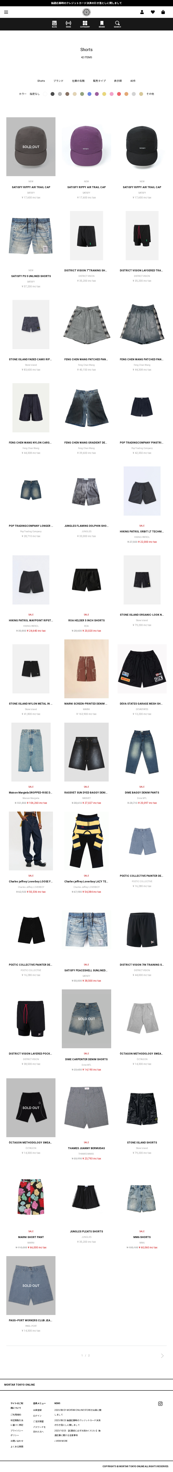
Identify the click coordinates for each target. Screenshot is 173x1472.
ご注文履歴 (38, 1421)
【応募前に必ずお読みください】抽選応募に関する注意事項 (86, 3)
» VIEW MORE (61, 1441)
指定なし (35, 93)
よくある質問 (17, 1447)
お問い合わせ (17, 1441)
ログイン (37, 1416)
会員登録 (37, 1410)
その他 (150, 93)
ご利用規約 (16, 1415)
